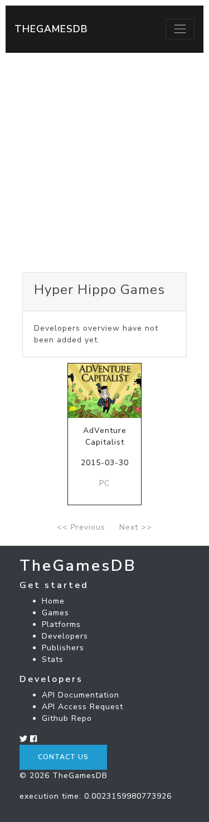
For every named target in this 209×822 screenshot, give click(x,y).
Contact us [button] (63, 757)
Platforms (61, 624)
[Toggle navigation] (180, 29)
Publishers (63, 647)
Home (53, 601)
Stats (53, 659)
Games (55, 612)
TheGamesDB (51, 29)
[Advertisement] (104, 162)
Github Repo (67, 718)
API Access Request (82, 706)
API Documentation (80, 695)
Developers (65, 636)
